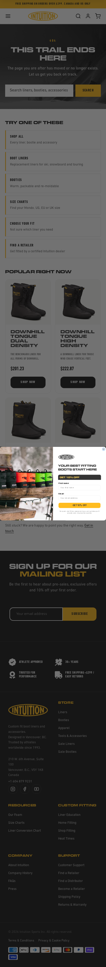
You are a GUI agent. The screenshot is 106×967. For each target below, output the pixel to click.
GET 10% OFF (79, 505)
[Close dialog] (103, 449)
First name (63, 483)
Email (61, 493)
